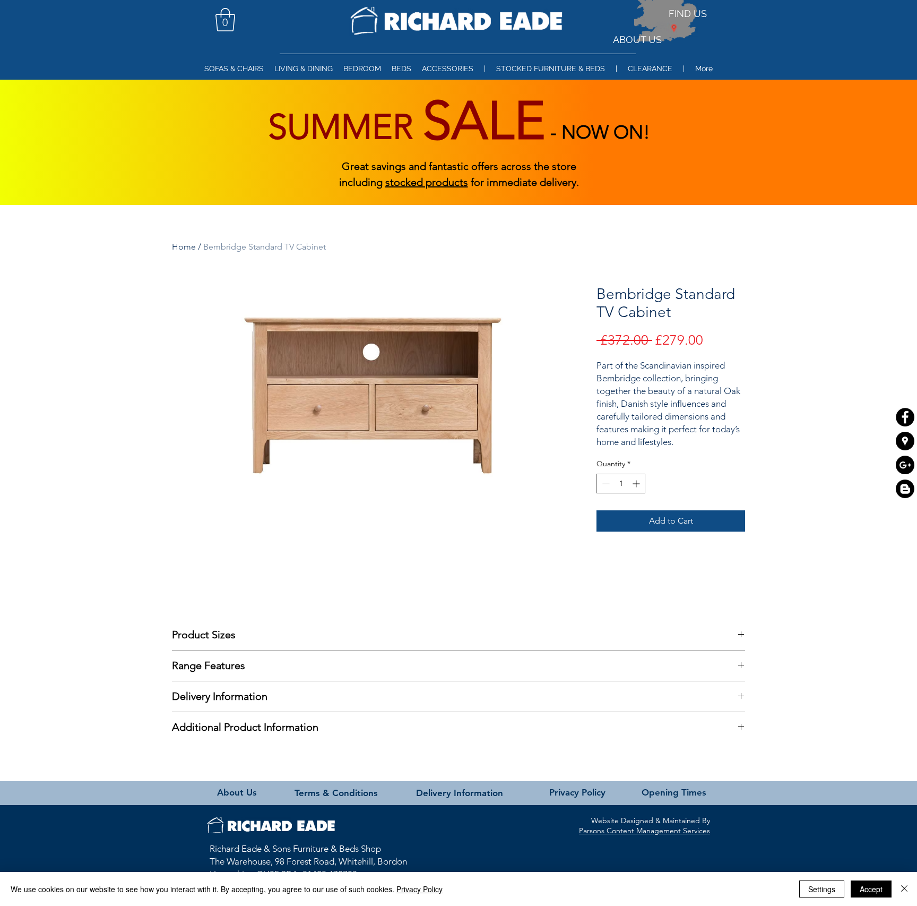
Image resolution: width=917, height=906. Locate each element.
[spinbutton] (620, 483)
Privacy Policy (419, 889)
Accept (871, 889)
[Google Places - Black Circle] (905, 441)
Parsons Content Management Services (644, 830)
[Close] (904, 889)
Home (184, 247)
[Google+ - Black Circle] (905, 465)
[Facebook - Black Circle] (905, 417)
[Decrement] (604, 483)
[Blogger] (905, 489)
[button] (225, 19)
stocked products (426, 182)
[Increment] (637, 483)
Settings (821, 889)
